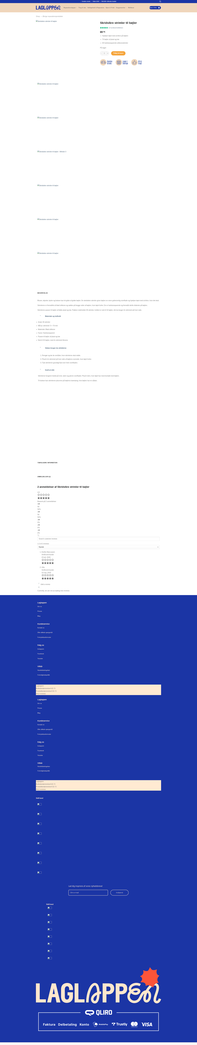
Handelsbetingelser (43, 670)
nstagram (41, 746)
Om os (39, 606)
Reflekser (131, 7)
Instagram (40, 649)
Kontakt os (40, 628)
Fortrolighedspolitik (43, 675)
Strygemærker (120, 7)
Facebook (40, 654)
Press (39, 611)
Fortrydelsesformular (44, 637)
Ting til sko (82, 7)
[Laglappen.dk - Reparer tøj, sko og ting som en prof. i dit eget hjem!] (48, 7)
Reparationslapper (70, 7)
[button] (160, 1)
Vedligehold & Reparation (95, 7)
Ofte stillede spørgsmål (44, 632)
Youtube (40, 658)
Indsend (119, 893)
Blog (38, 616)
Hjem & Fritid (110, 7)
